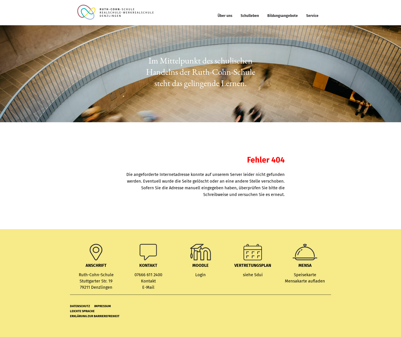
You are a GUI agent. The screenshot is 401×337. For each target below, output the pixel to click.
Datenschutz (80, 306)
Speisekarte (305, 274)
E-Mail (148, 287)
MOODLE (200, 265)
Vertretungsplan (252, 265)
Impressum (102, 306)
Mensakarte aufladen (305, 281)
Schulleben (250, 16)
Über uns (225, 16)
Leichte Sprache (82, 311)
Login (200, 274)
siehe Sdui (253, 274)
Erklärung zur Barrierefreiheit (94, 316)
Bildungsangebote (282, 16)
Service (312, 16)
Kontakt (148, 281)
